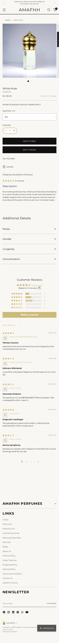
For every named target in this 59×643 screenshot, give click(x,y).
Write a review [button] (29, 314)
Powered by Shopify (10, 632)
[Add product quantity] (14, 130)
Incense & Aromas (11, 533)
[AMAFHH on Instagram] (9, 612)
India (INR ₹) (10, 623)
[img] (8, 333)
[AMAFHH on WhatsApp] (22, 612)
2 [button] (26, 461)
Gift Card (7, 542)
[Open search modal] (49, 10)
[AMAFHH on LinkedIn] (13, 612)
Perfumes (7, 524)
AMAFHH (7, 92)
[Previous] (4, 2)
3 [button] (31, 461)
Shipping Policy (10, 565)
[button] (9, 181)
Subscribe (51, 603)
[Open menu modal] (4, 10)
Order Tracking (9, 560)
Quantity (7, 125)
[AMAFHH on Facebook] (4, 612)
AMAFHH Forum (10, 583)
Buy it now (29, 150)
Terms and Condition (12, 574)
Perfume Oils (9, 529)
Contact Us (8, 578)
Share (9, 167)
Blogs (5, 546)
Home (7, 20)
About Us (7, 551)
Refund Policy (9, 569)
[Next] (55, 2)
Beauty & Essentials (12, 538)
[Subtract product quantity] (5, 130)
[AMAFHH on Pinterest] (18, 612)
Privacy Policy (9, 556)
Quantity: (9, 111)
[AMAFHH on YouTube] (27, 612)
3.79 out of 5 (37, 285)
